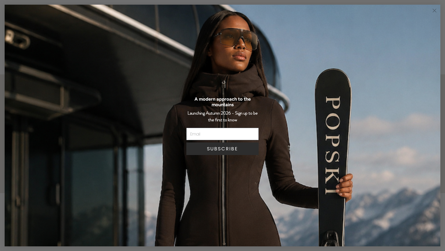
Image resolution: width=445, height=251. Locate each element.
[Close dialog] (434, 11)
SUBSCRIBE (222, 148)
